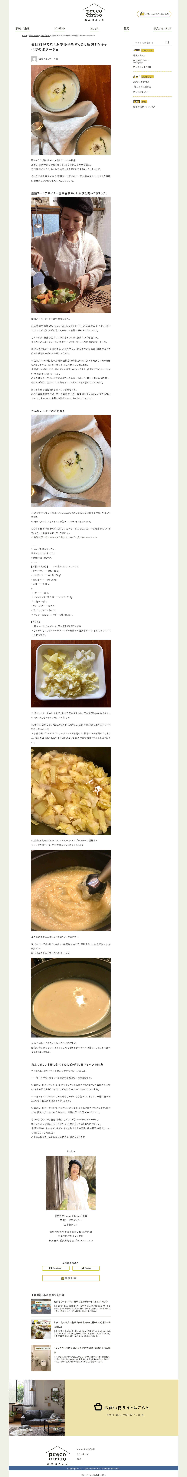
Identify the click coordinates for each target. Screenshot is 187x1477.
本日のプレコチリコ (142, 66)
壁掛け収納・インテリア (144, 106)
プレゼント (59, 28)
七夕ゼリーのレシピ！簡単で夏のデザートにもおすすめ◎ (81, 1301)
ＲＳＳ (79, 1459)
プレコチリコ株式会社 (86, 1449)
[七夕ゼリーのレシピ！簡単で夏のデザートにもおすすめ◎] (41, 1306)
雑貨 (126, 28)
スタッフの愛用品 (141, 81)
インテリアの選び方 (142, 86)
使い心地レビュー (141, 91)
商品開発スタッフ (141, 60)
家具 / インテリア (163, 28)
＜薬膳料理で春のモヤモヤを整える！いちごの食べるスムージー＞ (64, 537)
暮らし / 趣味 (22, 28)
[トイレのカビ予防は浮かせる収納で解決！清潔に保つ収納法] (41, 1358)
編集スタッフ (139, 55)
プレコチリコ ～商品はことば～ (93, 1475)
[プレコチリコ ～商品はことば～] (94, 10)
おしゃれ (94, 28)
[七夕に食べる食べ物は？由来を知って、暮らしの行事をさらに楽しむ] (41, 1329)
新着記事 (71, 1278)
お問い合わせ (82, 1454)
